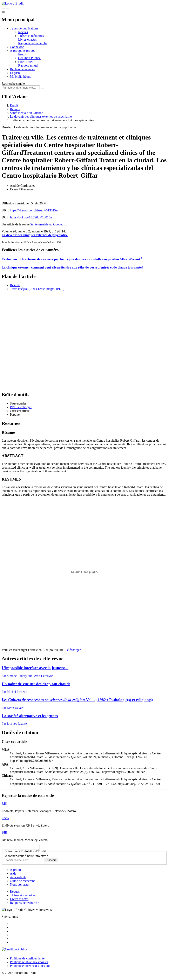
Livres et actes (27, 39)
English (15, 73)
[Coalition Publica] (14, 949)
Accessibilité (18, 877)
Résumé (15, 285)
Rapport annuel (28, 65)
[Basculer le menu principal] (3, 12)
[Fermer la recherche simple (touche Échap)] (7, 8)
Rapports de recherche (32, 43)
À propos (29, 50)
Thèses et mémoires (31, 36)
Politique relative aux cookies (29, 962)
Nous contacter (19, 884)
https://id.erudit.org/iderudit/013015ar (34, 210)
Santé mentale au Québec (26, 113)
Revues (23, 32)
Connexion (17, 47)
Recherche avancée (22, 69)
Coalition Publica (29, 58)
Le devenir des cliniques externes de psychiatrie (41, 116)
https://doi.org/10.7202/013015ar (31, 217)
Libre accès (25, 61)
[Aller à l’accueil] (12, 3)
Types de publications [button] (24, 28)
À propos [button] (16, 50)
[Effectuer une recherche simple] (3, 8)
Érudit (22, 54)
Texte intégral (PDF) (23, 289)
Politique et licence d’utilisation (30, 965)
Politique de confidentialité (27, 958)
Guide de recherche (22, 881)
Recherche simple (13, 83)
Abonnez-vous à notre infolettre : (26, 856)
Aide (13, 873)
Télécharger (73, 650)
